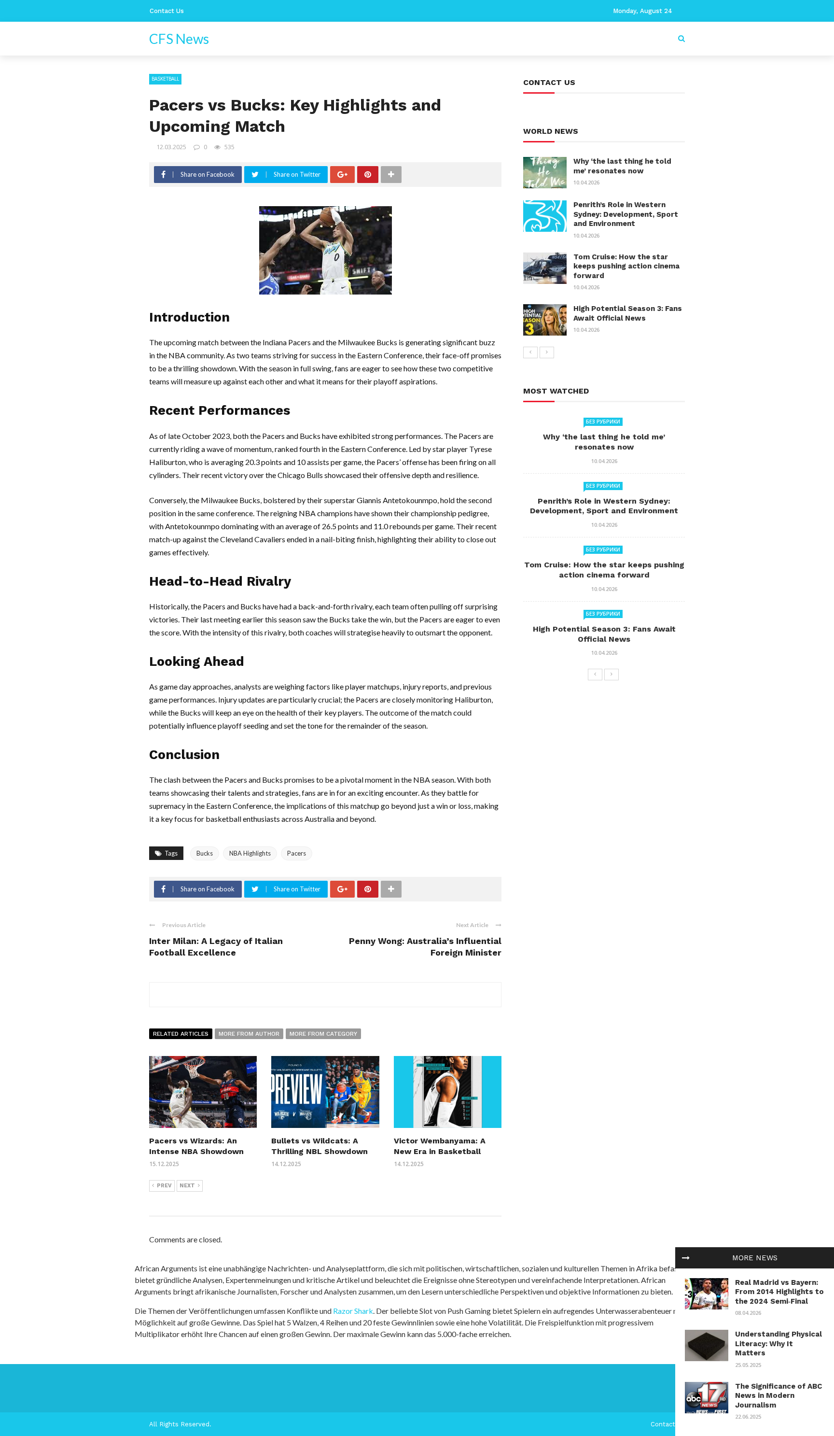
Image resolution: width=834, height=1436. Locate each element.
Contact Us (167, 10)
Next (187, 1186)
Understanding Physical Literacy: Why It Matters (778, 1343)
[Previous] (530, 352)
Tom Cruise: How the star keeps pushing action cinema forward (626, 266)
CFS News (179, 38)
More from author (249, 1033)
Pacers (296, 853)
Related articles (180, 1033)
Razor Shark (353, 1310)
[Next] (547, 352)
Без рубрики (603, 421)
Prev (164, 1186)
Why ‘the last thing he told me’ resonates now (622, 166)
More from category (323, 1033)
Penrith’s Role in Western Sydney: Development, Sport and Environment (625, 214)
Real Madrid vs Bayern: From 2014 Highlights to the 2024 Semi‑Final (779, 1292)
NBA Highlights (250, 853)
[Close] (685, 1257)
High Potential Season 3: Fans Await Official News (627, 313)
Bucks (204, 853)
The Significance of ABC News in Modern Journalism (778, 1395)
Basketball (165, 78)
